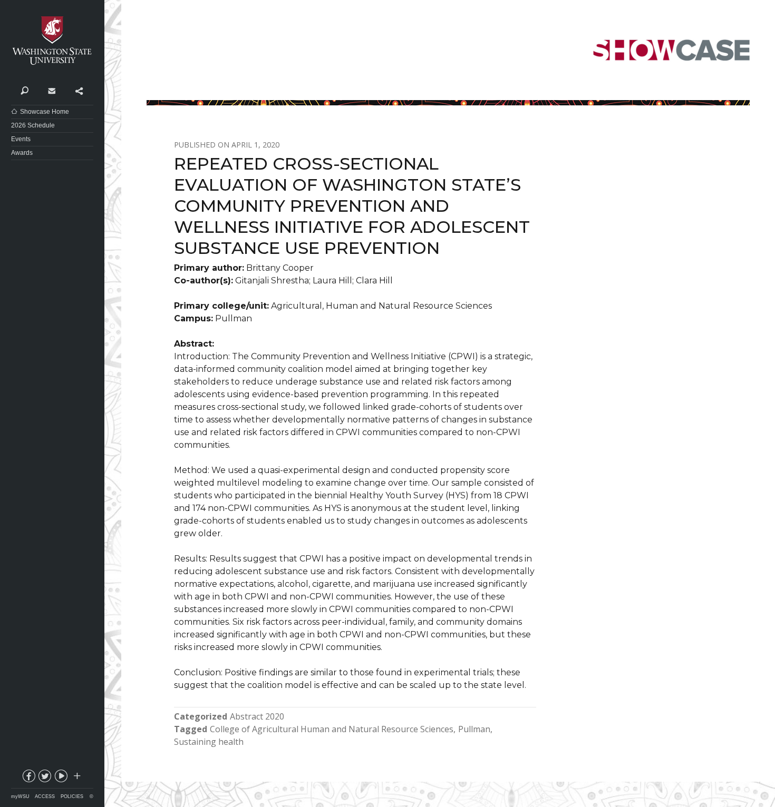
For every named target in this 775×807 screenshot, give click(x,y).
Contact (51, 90)
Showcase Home (44, 111)
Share (78, 90)
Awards (22, 152)
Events (21, 139)
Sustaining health (209, 741)
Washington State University (52, 41)
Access (45, 796)
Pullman (474, 729)
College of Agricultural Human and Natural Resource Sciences (331, 729)
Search (24, 90)
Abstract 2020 (257, 716)
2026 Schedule (33, 125)
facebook (28, 778)
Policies (72, 796)
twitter (44, 778)
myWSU (20, 796)
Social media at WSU (76, 778)
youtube (60, 778)
